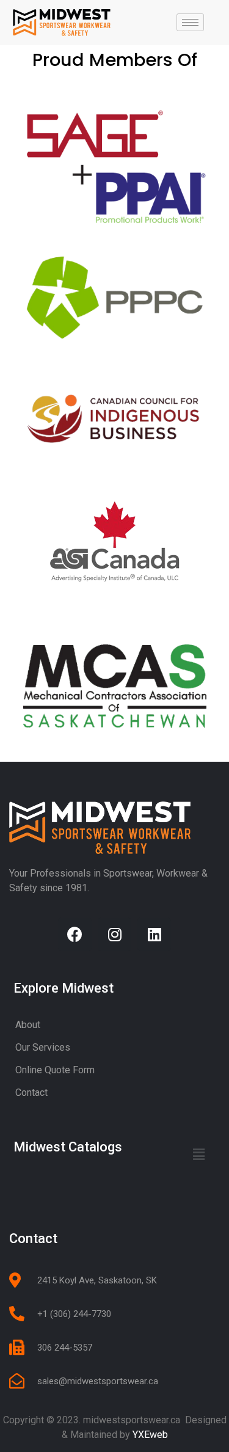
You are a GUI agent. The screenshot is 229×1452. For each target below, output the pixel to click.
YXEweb (150, 1434)
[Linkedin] (154, 934)
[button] (199, 1155)
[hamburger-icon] (190, 22)
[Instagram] (114, 934)
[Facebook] (75, 934)
